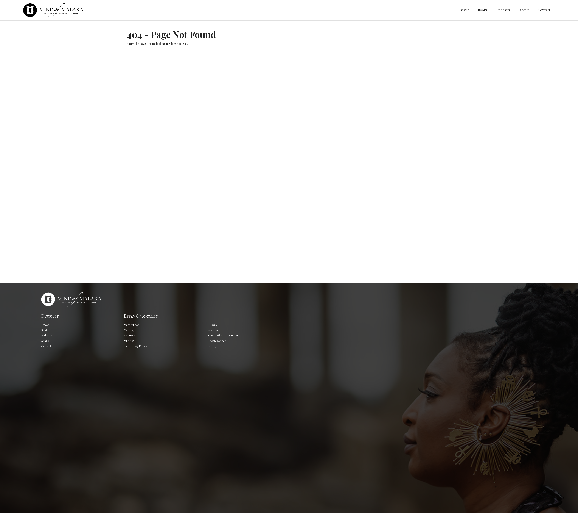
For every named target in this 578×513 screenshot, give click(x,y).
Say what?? (214, 330)
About (524, 10)
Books (482, 10)
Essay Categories (141, 316)
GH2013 (212, 346)
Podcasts (503, 10)
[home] (238, 10)
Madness (129, 335)
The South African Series (223, 335)
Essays (463, 10)
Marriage (129, 330)
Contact (544, 10)
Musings (129, 341)
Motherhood (131, 325)
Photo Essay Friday (135, 346)
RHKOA (212, 325)
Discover (50, 316)
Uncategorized (217, 341)
